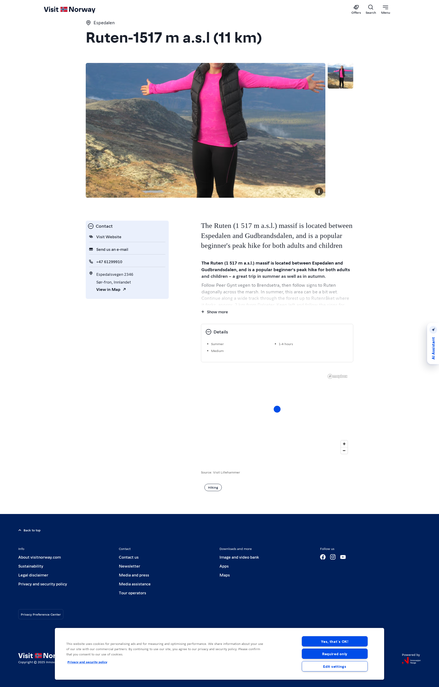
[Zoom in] (344, 444)
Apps (224, 565)
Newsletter (129, 565)
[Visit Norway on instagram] (333, 557)
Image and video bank (239, 557)
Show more (217, 311)
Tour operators (132, 592)
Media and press (134, 574)
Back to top (32, 530)
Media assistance (135, 583)
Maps (225, 574)
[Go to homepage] (77, 9)
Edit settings (334, 666)
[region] (277, 413)
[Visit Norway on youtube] (343, 557)
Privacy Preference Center (41, 614)
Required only (334, 653)
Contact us (129, 557)
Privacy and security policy (42, 583)
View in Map (108, 289)
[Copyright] (319, 191)
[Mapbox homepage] (337, 376)
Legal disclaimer (33, 574)
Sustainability (30, 565)
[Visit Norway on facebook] (323, 557)
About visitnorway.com (39, 557)
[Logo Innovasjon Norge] (411, 660)
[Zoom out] (344, 450)
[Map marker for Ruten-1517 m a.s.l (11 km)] (277, 409)
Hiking (213, 487)
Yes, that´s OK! (334, 641)
